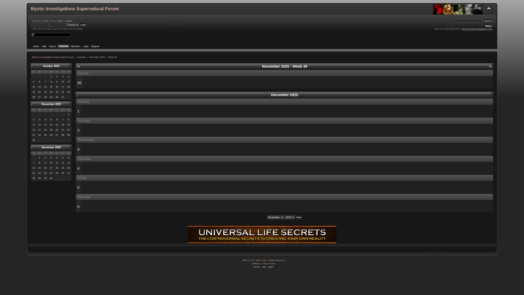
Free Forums (269, 263)
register (68, 21)
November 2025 (51, 104)
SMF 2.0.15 (248, 260)
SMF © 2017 (261, 260)
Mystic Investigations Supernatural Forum (75, 8)
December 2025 (51, 147)
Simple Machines (277, 260)
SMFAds (256, 263)
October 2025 (51, 66)
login (59, 21)
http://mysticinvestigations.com (477, 29)
